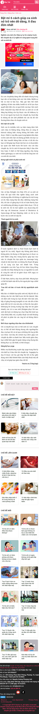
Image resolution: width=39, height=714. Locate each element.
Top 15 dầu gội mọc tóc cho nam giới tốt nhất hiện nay (9, 656)
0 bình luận (6, 378)
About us (4, 700)
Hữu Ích (14, 373)
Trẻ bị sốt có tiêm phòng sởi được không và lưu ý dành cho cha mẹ (9, 558)
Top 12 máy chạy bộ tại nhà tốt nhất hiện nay (28, 608)
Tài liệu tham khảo (28, 31)
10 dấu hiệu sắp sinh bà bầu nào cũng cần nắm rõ (28, 439)
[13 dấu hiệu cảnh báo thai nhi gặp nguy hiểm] (29, 488)
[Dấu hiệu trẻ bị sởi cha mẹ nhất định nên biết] (29, 645)
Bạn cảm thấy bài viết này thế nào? (19, 369)
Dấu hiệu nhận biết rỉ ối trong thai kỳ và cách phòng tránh (9, 499)
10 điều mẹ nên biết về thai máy (28, 472)
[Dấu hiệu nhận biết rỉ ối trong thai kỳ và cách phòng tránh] (9, 488)
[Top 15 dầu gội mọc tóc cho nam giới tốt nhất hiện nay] (9, 645)
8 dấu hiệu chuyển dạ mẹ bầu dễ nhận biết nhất (29, 415)
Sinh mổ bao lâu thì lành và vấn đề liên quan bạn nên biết (9, 439)
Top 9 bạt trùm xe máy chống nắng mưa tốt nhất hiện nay (9, 583)
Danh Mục (5, 9)
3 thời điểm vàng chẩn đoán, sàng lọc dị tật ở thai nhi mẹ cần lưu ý (9, 474)
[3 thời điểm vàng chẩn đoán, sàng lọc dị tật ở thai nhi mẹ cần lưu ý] (9, 462)
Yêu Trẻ (7, 2)
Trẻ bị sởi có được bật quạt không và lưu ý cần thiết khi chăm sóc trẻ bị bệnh (29, 532)
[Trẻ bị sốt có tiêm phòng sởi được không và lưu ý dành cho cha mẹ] (9, 546)
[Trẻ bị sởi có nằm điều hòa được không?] (9, 520)
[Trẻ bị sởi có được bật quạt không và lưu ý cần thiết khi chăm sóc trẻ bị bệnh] (29, 520)
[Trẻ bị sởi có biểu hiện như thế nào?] (9, 597)
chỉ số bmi (21, 668)
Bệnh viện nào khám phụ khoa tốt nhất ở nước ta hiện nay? (9, 415)
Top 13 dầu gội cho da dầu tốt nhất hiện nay (28, 632)
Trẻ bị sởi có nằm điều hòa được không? (8, 531)
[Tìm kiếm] (37, 2)
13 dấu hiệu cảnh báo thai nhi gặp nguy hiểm (29, 499)
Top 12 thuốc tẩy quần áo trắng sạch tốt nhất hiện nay (9, 632)
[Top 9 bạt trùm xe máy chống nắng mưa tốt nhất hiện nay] (9, 572)
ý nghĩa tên (13, 668)
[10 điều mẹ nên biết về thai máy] (29, 462)
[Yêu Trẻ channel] (18, 694)
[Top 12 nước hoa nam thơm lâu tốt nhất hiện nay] (29, 572)
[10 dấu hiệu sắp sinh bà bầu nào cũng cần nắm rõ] (29, 428)
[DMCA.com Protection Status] (7, 698)
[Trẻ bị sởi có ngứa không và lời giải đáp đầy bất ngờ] (29, 546)
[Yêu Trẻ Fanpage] (23, 694)
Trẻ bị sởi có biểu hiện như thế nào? (8, 607)
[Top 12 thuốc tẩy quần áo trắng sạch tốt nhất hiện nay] (9, 621)
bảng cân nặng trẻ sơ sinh (28, 666)
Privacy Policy (33, 700)
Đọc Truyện (14, 9)
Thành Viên (24, 9)
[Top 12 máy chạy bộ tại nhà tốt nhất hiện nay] (29, 597)
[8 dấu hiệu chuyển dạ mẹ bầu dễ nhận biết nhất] (29, 404)
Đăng (35, 388)
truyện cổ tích (14, 666)
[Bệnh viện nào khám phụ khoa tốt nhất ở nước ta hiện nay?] (9, 404)
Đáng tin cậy (25, 373)
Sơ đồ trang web (6, 702)
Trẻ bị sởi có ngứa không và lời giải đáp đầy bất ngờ (28, 557)
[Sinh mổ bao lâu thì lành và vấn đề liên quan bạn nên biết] (9, 428)
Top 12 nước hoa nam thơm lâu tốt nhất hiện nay (27, 583)
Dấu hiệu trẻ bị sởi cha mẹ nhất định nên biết (29, 656)
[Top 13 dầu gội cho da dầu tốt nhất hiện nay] (29, 621)
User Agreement (17, 700)
